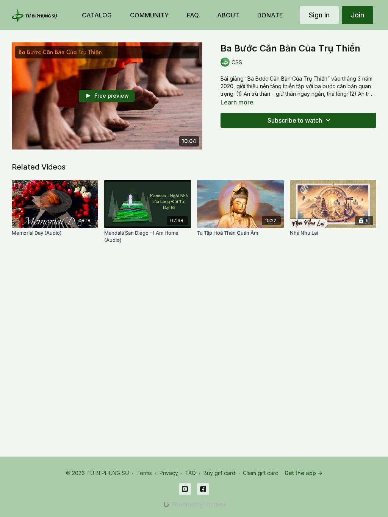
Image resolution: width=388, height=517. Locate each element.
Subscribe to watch (295, 120)
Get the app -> (303, 473)
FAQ (191, 473)
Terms (144, 473)
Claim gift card (260, 473)
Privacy (169, 473)
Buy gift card (219, 473)
